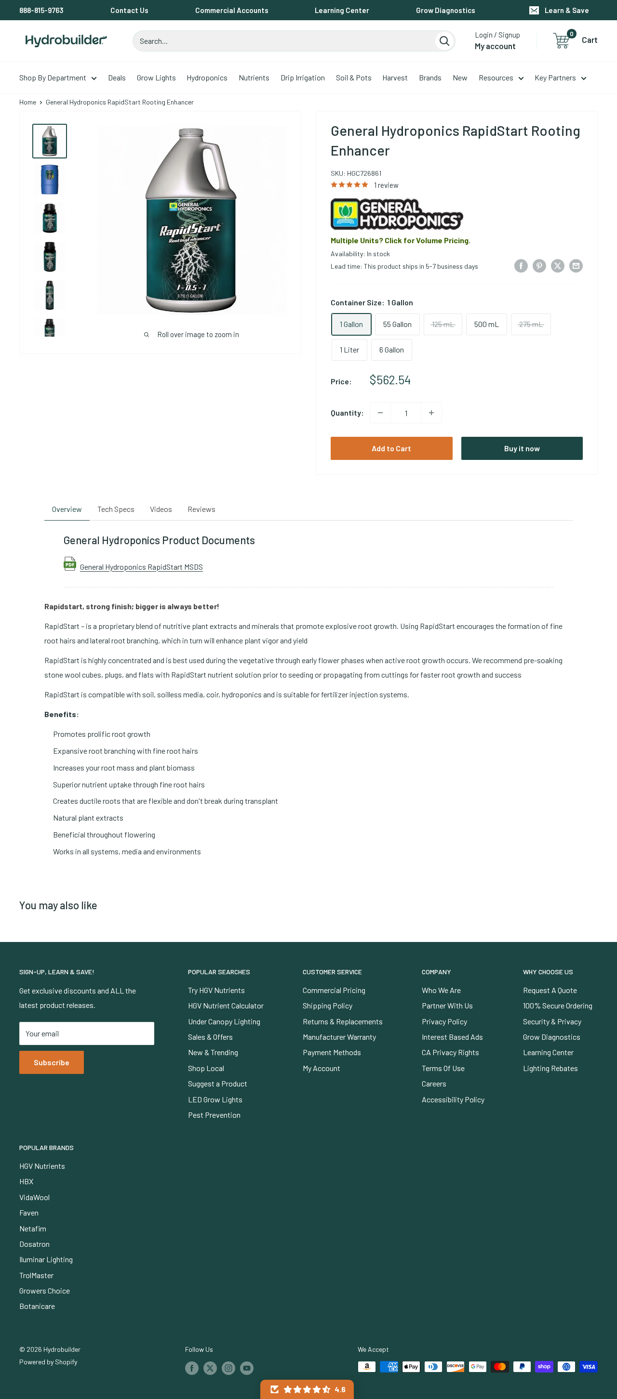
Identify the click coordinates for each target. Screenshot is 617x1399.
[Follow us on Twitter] (210, 1367)
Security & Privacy (552, 1021)
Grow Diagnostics (445, 10)
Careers (434, 1083)
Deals (117, 77)
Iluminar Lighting (46, 1259)
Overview (67, 508)
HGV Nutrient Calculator (226, 1005)
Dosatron (34, 1243)
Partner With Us (447, 1005)
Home (27, 102)
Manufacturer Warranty (339, 1036)
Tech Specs (115, 508)
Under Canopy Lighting (224, 1021)
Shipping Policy (327, 1005)
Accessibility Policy (453, 1099)
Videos (161, 508)
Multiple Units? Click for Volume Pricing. (400, 240)
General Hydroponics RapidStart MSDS (141, 566)
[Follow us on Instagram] (228, 1367)
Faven (29, 1212)
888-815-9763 (41, 10)
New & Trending (213, 1052)
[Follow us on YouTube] (247, 1367)
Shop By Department (52, 77)
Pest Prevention (214, 1114)
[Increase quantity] (431, 413)
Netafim (32, 1228)
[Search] (444, 41)
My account (495, 46)
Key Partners (555, 77)
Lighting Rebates (550, 1067)
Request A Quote (550, 989)
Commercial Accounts (231, 10)
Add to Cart (391, 448)
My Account (321, 1067)
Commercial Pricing (334, 989)
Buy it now (522, 448)
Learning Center (342, 10)
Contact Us (129, 10)
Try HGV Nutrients (216, 989)
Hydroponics (207, 77)
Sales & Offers (210, 1036)
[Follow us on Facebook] (192, 1367)
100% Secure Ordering (557, 1005)
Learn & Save (567, 10)
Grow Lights (156, 77)
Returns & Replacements (343, 1021)
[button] (307, 1389)
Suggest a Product (217, 1083)
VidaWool (34, 1197)
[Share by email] (576, 265)
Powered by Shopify (48, 1362)
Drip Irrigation (303, 77)
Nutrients (254, 77)
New (460, 77)
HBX (26, 1181)
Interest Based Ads (452, 1036)
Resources (496, 77)
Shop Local (206, 1067)
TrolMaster (36, 1275)
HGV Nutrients (42, 1165)
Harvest (395, 77)
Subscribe (51, 1062)
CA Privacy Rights (450, 1052)
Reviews (201, 508)
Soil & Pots (354, 77)
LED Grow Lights (215, 1099)
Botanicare (37, 1305)
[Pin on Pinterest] (539, 265)
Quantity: (347, 412)
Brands (430, 77)
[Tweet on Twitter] (557, 265)
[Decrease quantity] (380, 413)
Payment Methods (332, 1052)
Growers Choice (44, 1290)
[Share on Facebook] (521, 265)
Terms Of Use (443, 1067)
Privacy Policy (444, 1021)
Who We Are (441, 989)
